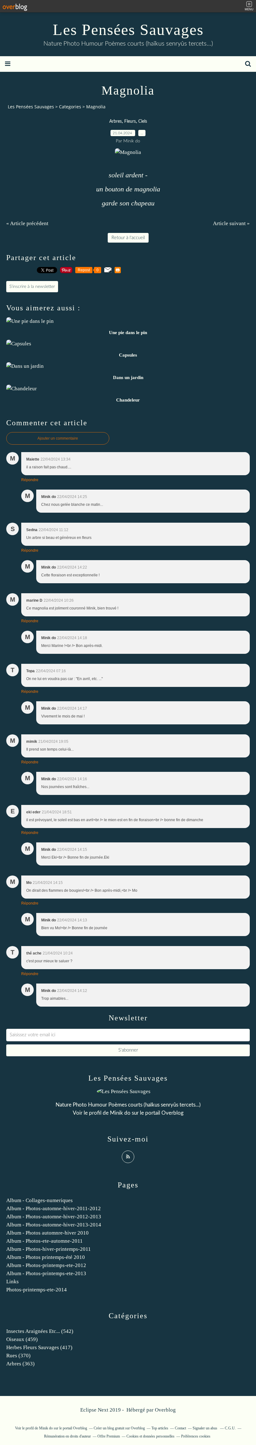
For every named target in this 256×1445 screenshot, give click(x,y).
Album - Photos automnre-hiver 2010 (47, 1233)
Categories (70, 107)
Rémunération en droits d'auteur (67, 1436)
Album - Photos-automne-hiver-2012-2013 (53, 1217)
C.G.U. (230, 1428)
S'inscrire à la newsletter (32, 286)
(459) (22, 1339)
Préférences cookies (195, 1436)
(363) (20, 1364)
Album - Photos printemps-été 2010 (45, 1257)
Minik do (120, 1113)
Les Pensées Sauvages (128, 29)
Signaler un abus (205, 1428)
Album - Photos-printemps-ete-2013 (46, 1273)
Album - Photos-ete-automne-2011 (44, 1241)
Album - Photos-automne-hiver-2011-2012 (53, 1208)
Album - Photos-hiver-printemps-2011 (48, 1249)
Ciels (142, 121)
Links (12, 1282)
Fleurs (130, 121)
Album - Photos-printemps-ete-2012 (46, 1265)
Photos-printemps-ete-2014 (36, 1290)
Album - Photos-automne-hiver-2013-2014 (53, 1225)
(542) (39, 1331)
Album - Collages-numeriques (39, 1200)
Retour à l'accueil (128, 237)
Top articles (159, 1428)
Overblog (165, 1410)
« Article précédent (27, 223)
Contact (180, 1428)
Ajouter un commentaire (57, 438)
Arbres (115, 121)
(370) (18, 1356)
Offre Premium (108, 1436)
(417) (39, 1347)
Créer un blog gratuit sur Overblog (119, 1428)
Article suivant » (231, 223)
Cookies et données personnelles (150, 1436)
